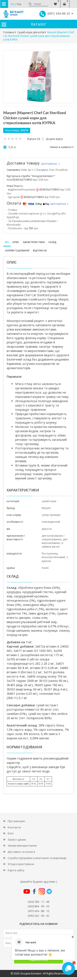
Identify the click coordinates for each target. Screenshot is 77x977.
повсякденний (51, 522)
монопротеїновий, (54, 557)
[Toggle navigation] (4, 4)
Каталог (38, 24)
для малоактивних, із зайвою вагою (54, 543)
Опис (15, 242)
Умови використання (22, 845)
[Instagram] (41, 891)
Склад (52, 242)
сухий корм (49, 501)
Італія (45, 568)
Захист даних (17, 839)
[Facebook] (34, 891)
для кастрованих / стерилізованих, (53, 537)
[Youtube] (27, 891)
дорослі (47, 529)
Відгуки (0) (40, 250)
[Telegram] (49, 891)
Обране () (55, 1)
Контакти (14, 827)
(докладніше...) (50, 163)
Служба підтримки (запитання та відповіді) (37, 858)
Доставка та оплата (21, 852)
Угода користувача (21, 864)
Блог (11, 833)
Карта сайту (16, 870)
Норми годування (17, 250)
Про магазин (16, 821)
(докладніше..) (59, 203)
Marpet (46, 508)
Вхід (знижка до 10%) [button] (73, 1)
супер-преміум (51, 515)
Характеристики (34, 242)
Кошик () (64, 1)
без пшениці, (50, 553)
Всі (7, 242)
